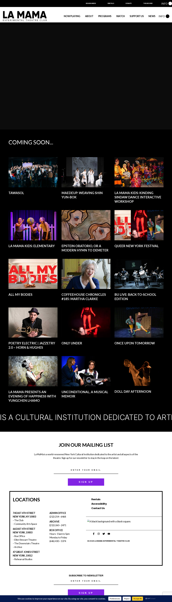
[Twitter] (104, 534)
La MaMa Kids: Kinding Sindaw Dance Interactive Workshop (137, 197)
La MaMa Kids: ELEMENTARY (31, 246)
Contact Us (98, 508)
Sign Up (86, 482)
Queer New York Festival (136, 246)
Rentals (95, 499)
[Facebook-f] (93, 534)
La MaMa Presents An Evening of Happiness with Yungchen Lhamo (32, 396)
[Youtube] (109, 534)
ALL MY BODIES (20, 294)
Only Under (72, 343)
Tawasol (16, 193)
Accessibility (99, 503)
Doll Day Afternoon (132, 391)
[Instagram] (98, 534)
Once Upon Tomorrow (134, 343)
